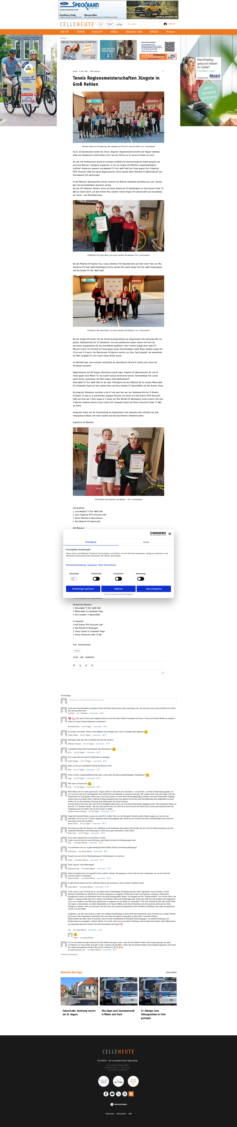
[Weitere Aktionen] (162, 71)
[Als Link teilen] (86, 665)
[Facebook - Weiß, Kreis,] (105, 1093)
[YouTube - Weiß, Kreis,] (112, 1093)
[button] (115, 32)
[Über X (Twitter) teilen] (80, 665)
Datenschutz (121, 1114)
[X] (118, 1093)
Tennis (77, 651)
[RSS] (131, 1093)
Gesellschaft (89, 657)
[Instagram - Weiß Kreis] (124, 1093)
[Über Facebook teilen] (74, 665)
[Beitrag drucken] (92, 665)
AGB (130, 1114)
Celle (81, 657)
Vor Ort (75, 657)
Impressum (110, 1114)
